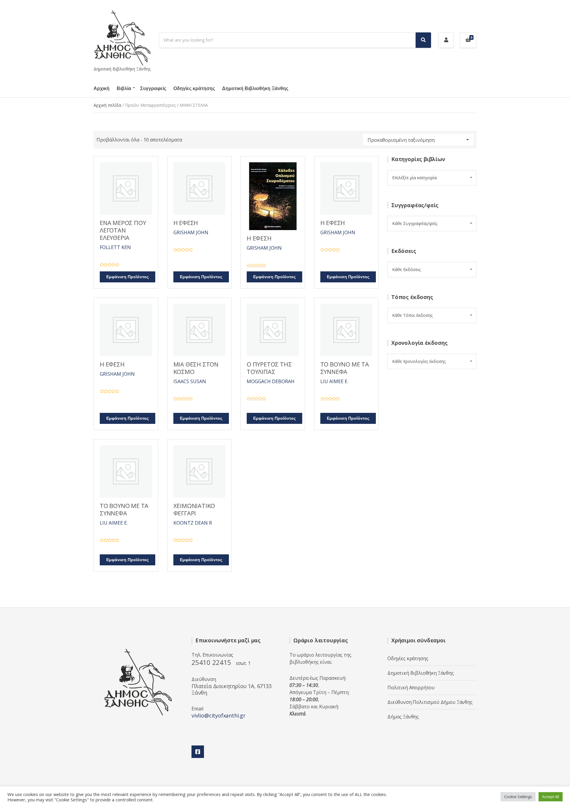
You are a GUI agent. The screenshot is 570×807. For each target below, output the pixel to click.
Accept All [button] (550, 796)
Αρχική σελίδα (107, 105)
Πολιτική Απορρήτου (411, 687)
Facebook (197, 751)
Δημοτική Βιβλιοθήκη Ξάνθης (255, 88)
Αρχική (102, 88)
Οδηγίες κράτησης (194, 88)
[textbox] (432, 177)
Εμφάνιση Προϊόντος (127, 277)
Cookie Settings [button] (518, 796)
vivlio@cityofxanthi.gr (218, 715)
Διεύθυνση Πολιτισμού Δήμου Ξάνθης (430, 702)
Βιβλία (124, 88)
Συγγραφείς (153, 88)
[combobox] (431, 177)
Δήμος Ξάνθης (403, 716)
